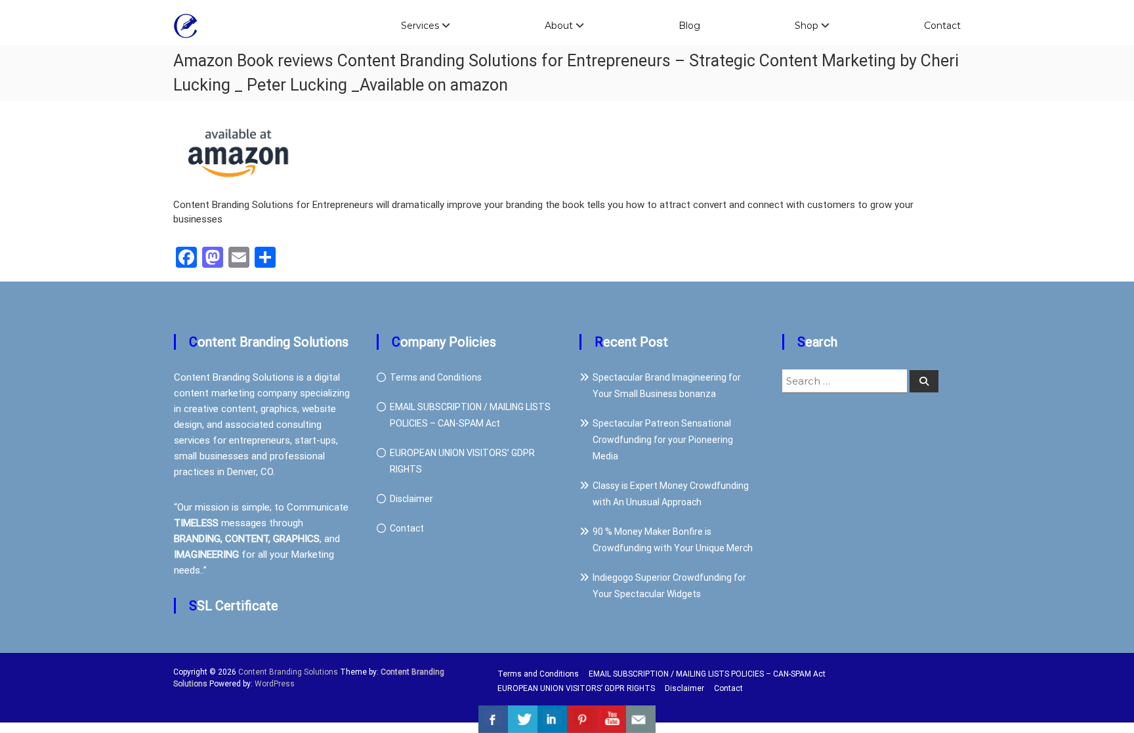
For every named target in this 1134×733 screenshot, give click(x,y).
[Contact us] (641, 719)
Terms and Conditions (436, 377)
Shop (806, 25)
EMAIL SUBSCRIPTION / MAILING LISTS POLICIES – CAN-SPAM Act (707, 674)
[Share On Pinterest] (582, 719)
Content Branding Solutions (288, 672)
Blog (689, 25)
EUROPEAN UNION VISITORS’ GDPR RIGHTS (576, 688)
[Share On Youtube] (611, 719)
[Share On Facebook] (493, 719)
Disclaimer (411, 498)
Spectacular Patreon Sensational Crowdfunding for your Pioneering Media (663, 439)
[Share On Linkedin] (552, 719)
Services (420, 25)
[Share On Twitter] (522, 719)
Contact (942, 25)
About (559, 25)
